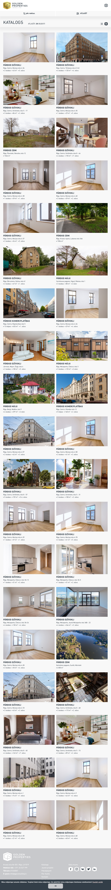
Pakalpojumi (46, 871)
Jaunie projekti (47, 868)
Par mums (46, 874)
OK (56, 886)
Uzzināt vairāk (97, 882)
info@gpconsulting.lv (18, 874)
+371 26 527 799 (20, 868)
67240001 (14, 871)
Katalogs (45, 865)
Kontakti (45, 877)
